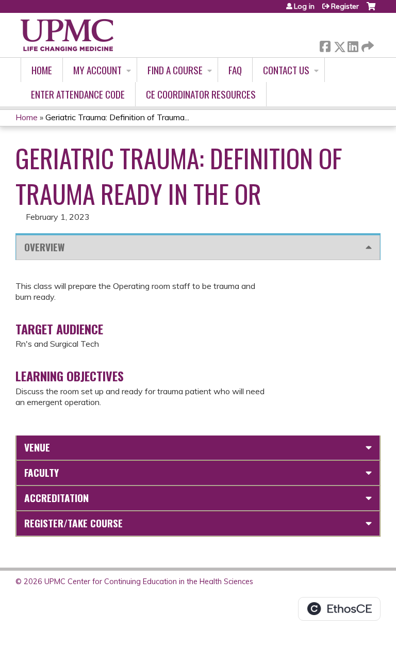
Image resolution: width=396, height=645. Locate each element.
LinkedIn (353, 45)
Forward (366, 44)
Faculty (41, 472)
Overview (44, 246)
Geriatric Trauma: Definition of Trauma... (117, 117)
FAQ (235, 69)
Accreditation (56, 497)
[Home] (67, 35)
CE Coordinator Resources (201, 94)
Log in (304, 6)
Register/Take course (73, 522)
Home (41, 69)
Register (345, 6)
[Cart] (371, 10)
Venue (37, 447)
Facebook (325, 45)
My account (97, 69)
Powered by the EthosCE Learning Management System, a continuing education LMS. (339, 609)
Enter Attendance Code (78, 94)
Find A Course (175, 69)
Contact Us (286, 69)
